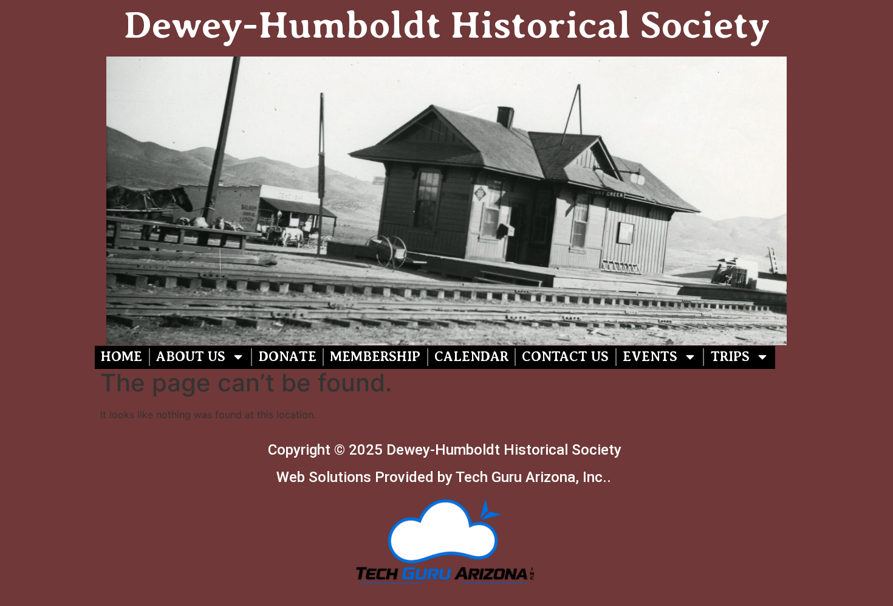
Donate (287, 356)
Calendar (471, 356)
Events (650, 356)
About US (190, 356)
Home (121, 356)
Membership (375, 356)
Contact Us (565, 356)
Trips (730, 356)
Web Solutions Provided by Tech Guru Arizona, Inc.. (445, 477)
